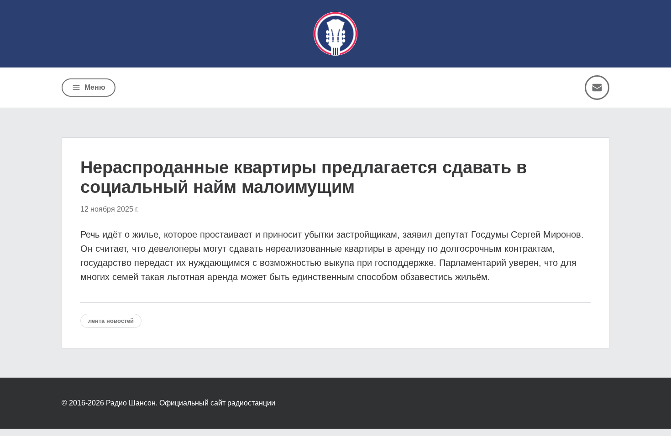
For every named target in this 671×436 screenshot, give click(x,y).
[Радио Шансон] (335, 34)
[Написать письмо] (597, 87)
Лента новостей (111, 320)
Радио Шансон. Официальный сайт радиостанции (190, 403)
